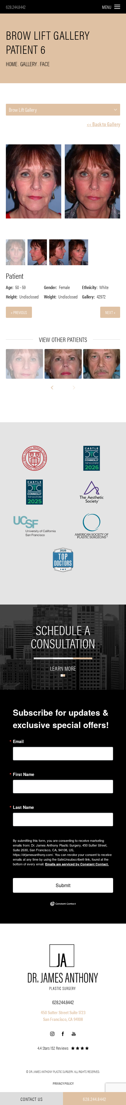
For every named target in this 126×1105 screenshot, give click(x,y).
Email (18, 741)
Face (45, 63)
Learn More (63, 667)
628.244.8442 (15, 7)
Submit (63, 885)
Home (11, 63)
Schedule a (63, 636)
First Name (23, 774)
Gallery (28, 63)
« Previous (19, 312)
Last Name (23, 807)
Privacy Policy (63, 1083)
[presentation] (55, 387)
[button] (52, 1033)
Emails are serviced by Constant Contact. (77, 864)
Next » (110, 312)
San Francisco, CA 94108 (63, 1019)
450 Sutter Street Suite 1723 (63, 1012)
